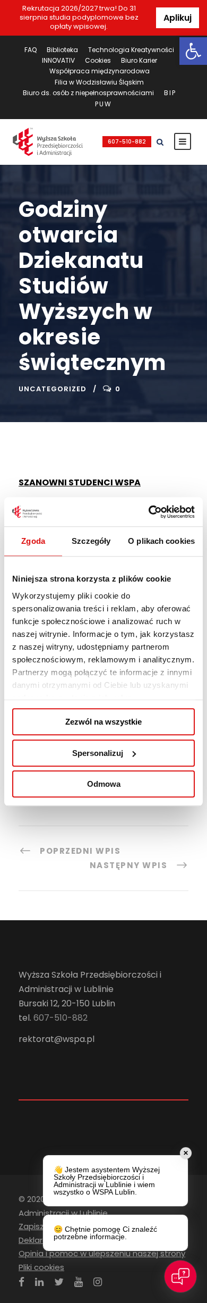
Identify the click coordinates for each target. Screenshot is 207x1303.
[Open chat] (180, 1276)
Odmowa (103, 783)
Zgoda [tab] (33, 540)
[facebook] (21, 1282)
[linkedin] (39, 1282)
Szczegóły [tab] (91, 540)
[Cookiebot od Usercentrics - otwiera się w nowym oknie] (149, 512)
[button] (193, 51)
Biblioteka (62, 49)
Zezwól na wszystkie (103, 721)
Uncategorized (53, 389)
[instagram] (97, 1282)
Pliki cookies (41, 1267)
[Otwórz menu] (182, 141)
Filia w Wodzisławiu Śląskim (99, 82)
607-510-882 (127, 142)
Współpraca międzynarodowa (99, 70)
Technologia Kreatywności (131, 49)
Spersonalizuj (97, 753)
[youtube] (78, 1282)
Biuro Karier (139, 60)
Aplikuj (177, 18)
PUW (103, 103)
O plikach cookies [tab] (161, 540)
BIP (170, 92)
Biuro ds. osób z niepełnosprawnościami (88, 92)
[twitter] (59, 1282)
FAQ (30, 49)
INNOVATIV (58, 60)
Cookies (98, 60)
